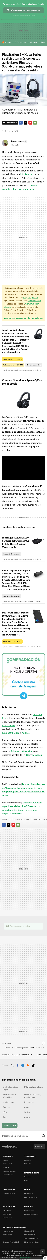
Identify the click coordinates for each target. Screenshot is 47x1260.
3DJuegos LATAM (30, 1231)
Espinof (27, 1180)
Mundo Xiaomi (8, 1175)
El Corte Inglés (20, 42)
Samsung (6, 1107)
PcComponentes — (13, 365)
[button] (18, 141)
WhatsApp (27, 751)
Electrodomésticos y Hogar (11, 1088)
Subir (37, 1146)
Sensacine (27, 1177)
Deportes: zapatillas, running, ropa (32, 1095)
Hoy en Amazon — (12, 359)
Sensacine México (30, 1235)
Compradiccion (8, 1218)
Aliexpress (33, 42)
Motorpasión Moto (30, 1197)
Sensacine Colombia (31, 1238)
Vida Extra (27, 1164)
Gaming (8, 42)
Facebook (21, 123)
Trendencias (7, 1210)
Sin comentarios (11, 123)
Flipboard (30, 123)
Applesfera (6, 1167)
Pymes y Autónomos (31, 1214)
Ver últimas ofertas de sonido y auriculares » (23, 318)
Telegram (27, 297)
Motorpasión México (31, 1242)
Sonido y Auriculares (20, 819)
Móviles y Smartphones (33, 1087)
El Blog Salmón (29, 1210)
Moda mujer (29, 1102)
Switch (27, 1112)
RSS (28, 1065)
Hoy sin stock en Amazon (11, 554)
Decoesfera (7, 1214)
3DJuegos (27, 1160)
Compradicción (34, 300)
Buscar (43, 1136)
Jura (4, 1117)
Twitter (25, 123)
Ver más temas (10, 1125)
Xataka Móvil (7, 1164)
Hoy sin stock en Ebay (34, 365)
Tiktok (33, 1065)
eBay (5, 1112)
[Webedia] (10, 1148)
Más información (25, 1257)
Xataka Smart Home (9, 1171)
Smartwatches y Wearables (9, 1095)
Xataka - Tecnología (39, 819)
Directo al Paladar (9, 1194)
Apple (26, 1107)
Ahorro (27, 1117)
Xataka (5, 1160)
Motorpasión (28, 1194)
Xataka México (8, 1231)
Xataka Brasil (7, 1235)
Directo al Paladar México (11, 1242)
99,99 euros (26, 174)
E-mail (35, 123)
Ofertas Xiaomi (27, 1055)
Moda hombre (8, 1102)
